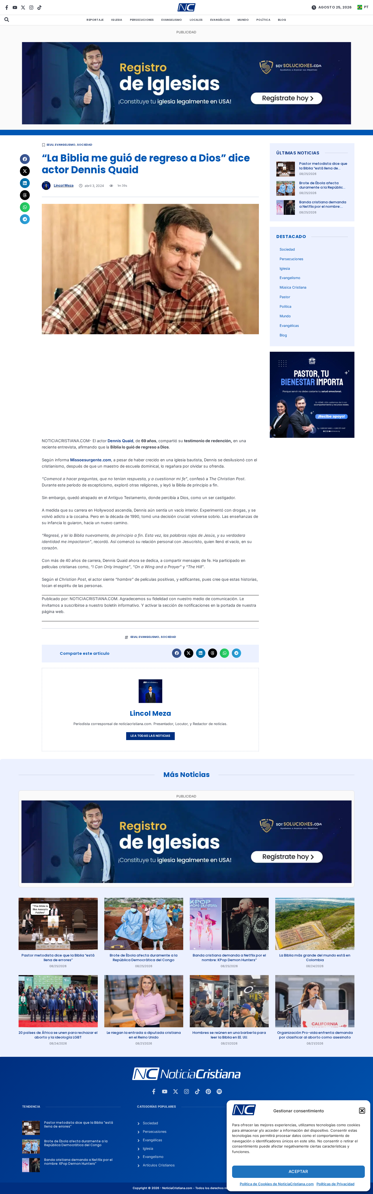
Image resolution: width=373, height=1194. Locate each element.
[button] (362, 1110)
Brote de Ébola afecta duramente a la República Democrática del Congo (322, 187)
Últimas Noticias (297, 153)
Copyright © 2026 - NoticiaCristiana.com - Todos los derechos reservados (186, 1188)
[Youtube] (15, 7)
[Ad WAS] (186, 123)
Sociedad (85, 144)
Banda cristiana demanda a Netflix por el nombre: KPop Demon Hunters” (322, 206)
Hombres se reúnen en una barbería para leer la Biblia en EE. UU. (229, 1034)
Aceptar (298, 1171)
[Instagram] (31, 7)
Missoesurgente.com (90, 459)
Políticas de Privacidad (335, 1184)
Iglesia (116, 20)
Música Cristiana (293, 287)
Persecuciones (142, 20)
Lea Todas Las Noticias (150, 736)
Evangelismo (171, 20)
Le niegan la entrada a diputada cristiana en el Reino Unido (144, 1034)
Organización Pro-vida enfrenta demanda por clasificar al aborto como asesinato (315, 1034)
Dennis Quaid (120, 440)
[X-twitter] (23, 7)
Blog (282, 20)
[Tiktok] (39, 7)
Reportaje (95, 20)
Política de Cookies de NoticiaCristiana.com (277, 1184)
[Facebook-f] (6, 7)
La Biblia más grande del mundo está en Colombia (314, 957)
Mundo (243, 20)
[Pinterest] (208, 1091)
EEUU (50, 144)
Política (263, 20)
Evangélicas (220, 20)
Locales (196, 20)
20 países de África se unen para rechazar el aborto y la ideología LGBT (58, 1034)
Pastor (285, 297)
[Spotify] (219, 1091)
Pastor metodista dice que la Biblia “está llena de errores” (323, 168)
